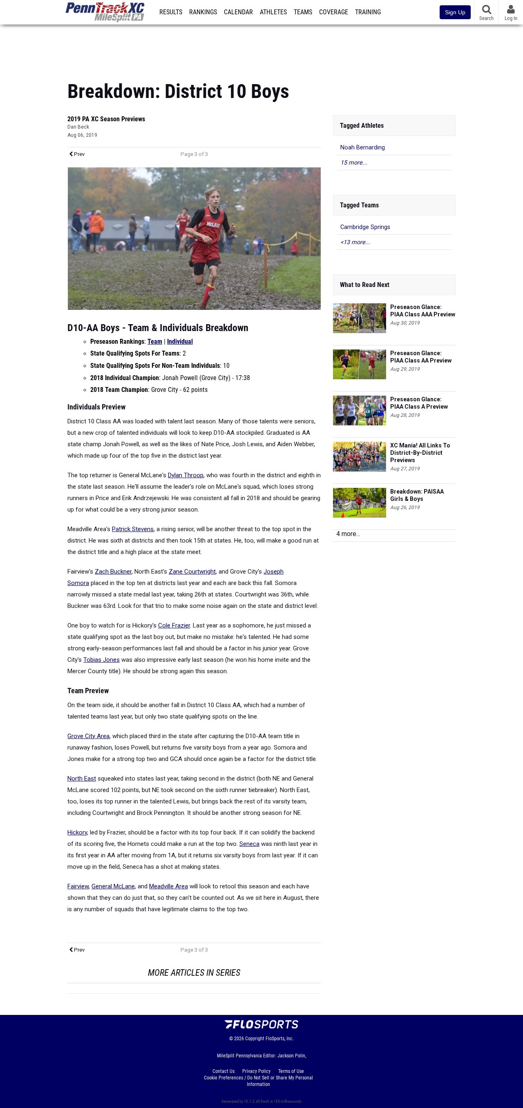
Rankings (203, 12)
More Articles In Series (194, 973)
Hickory (77, 832)
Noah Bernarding (362, 147)
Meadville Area (168, 886)
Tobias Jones (101, 659)
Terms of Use (291, 1071)
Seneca (249, 844)
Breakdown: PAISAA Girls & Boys (417, 495)
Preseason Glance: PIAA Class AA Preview (420, 357)
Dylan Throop (185, 475)
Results (170, 12)
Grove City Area (88, 736)
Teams (303, 12)
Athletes (273, 12)
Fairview (78, 886)
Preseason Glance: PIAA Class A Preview (419, 403)
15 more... (353, 162)
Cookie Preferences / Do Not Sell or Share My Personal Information (258, 1081)
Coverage (333, 12)
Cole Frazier (174, 625)
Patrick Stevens (133, 529)
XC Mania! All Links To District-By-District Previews (420, 452)
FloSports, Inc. (280, 1038)
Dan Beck (78, 127)
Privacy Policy (256, 1071)
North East (81, 778)
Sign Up (455, 12)
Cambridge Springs (365, 227)
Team (155, 341)
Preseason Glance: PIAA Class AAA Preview (422, 311)
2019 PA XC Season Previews (106, 119)
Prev (79, 154)
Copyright (254, 1038)
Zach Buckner (113, 571)
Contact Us (223, 1071)
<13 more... (355, 242)
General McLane (113, 886)
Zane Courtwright (192, 571)
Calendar (238, 12)
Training (368, 12)
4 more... (348, 534)
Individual (180, 341)
